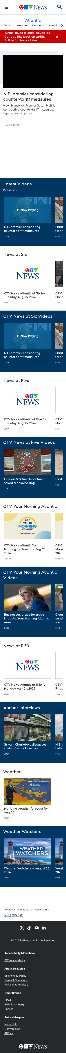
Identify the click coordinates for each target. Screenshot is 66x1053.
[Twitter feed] (22, 927)
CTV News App (13, 914)
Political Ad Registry (16, 984)
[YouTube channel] (36, 927)
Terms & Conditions (15, 980)
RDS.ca (8, 1033)
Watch (8, 25)
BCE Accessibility (14, 960)
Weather (22, 25)
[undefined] (27, 217)
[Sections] (6, 7)
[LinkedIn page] (44, 927)
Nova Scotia (56, 25)
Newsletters (42, 909)
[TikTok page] (29, 927)
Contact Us (25, 909)
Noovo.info (10, 1024)
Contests (38, 25)
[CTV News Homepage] (33, 7)
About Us (9, 909)
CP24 (7, 1000)
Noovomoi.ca (12, 1028)
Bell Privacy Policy (15, 975)
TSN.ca (8, 1008)
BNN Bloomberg (14, 1004)
